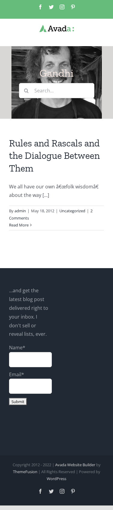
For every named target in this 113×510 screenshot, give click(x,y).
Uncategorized (72, 210)
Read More (19, 225)
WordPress (56, 478)
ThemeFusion (25, 471)
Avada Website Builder (75, 464)
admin (20, 210)
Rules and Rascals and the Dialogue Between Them (54, 155)
